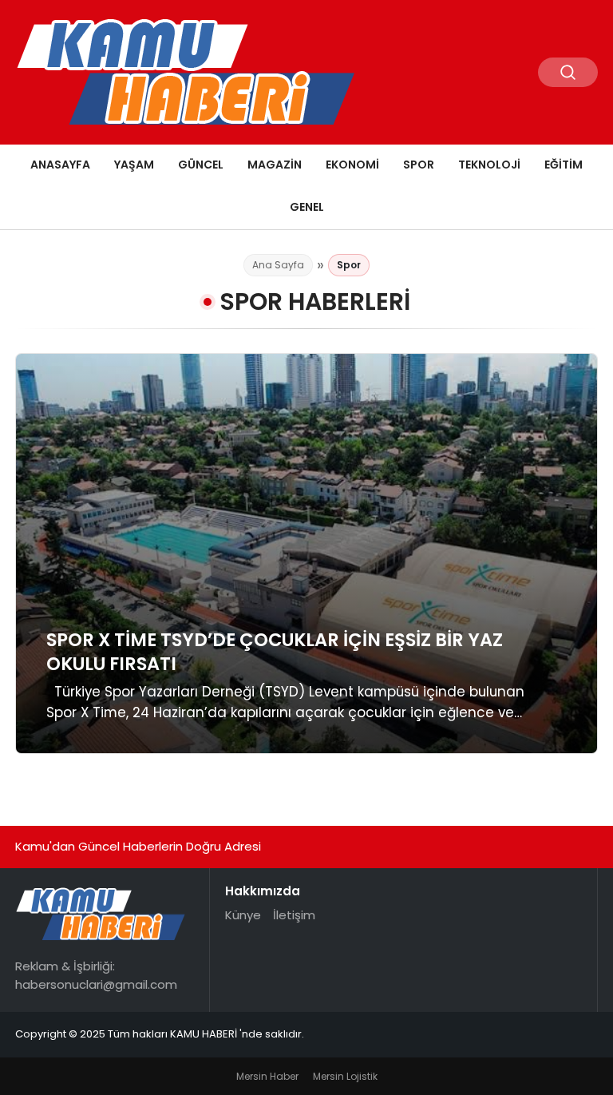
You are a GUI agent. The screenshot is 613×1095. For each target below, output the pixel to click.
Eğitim (563, 165)
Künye (243, 915)
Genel (307, 207)
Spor (418, 165)
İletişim (294, 915)
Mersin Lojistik (345, 1076)
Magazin (274, 165)
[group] (306, 553)
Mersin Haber (267, 1076)
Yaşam (134, 165)
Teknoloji (489, 165)
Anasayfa (60, 165)
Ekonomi (352, 165)
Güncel (200, 165)
